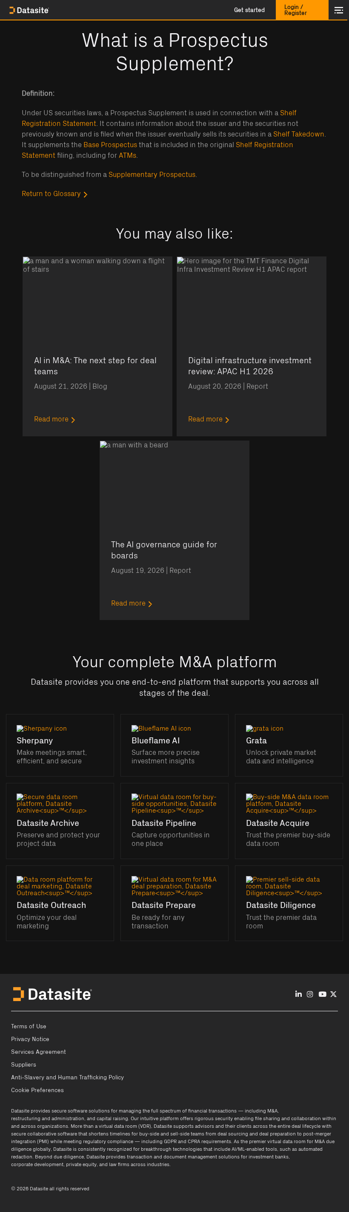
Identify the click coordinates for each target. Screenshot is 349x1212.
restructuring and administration (47, 1118)
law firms (119, 1164)
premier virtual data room (277, 1141)
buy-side (149, 1133)
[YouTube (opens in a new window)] (322, 995)
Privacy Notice (30, 1039)
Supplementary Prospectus (152, 174)
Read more (51, 419)
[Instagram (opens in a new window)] (310, 995)
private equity (81, 1164)
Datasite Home (30, 10)
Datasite (20, 1110)
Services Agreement (38, 1052)
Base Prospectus (110, 145)
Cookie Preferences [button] (37, 1090)
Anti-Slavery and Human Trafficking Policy (67, 1078)
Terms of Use (28, 1027)
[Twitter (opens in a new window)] (333, 995)
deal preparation (277, 1133)
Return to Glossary (51, 194)
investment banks (269, 1156)
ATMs (127, 155)
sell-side (179, 1133)
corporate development (37, 1164)
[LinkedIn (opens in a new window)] (298, 995)
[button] (249, 10)
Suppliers (23, 1065)
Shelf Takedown (298, 134)
